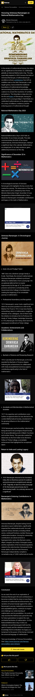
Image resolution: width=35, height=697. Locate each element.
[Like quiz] (9, 660)
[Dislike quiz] (26, 660)
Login (31, 2)
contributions (18, 80)
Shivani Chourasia (11, 20)
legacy (11, 96)
